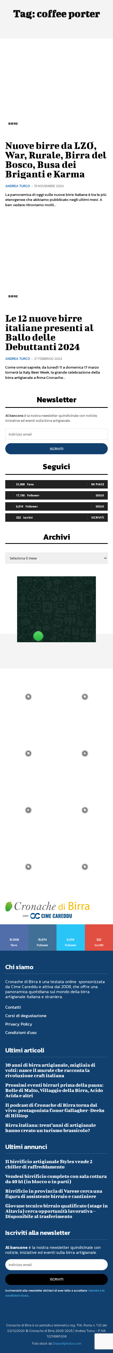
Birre (13, 123)
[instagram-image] (28, 696)
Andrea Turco (17, 186)
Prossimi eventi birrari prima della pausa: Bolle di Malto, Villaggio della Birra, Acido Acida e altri (54, 1090)
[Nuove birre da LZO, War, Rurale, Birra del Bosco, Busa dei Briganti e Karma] (56, 89)
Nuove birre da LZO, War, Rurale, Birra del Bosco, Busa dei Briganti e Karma (55, 159)
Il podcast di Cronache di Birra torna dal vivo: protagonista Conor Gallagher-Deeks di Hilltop (54, 1110)
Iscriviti (56, 448)
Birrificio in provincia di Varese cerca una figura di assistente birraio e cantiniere (53, 1193)
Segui (100, 495)
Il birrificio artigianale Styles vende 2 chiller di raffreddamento (49, 1164)
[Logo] (47, 909)
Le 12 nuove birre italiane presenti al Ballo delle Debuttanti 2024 (49, 332)
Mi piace (97, 484)
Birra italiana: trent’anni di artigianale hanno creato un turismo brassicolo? (50, 1127)
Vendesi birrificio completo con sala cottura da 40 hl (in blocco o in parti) (56, 1178)
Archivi (56, 538)
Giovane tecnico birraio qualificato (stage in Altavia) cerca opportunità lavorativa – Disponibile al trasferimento (56, 1211)
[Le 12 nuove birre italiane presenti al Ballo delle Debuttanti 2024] (56, 261)
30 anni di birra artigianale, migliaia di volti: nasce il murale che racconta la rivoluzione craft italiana (50, 1070)
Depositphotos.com (67, 1343)
